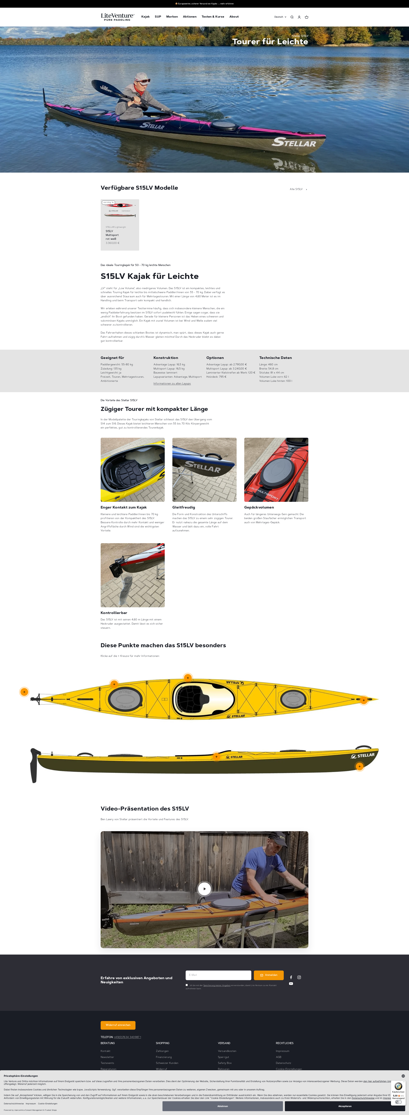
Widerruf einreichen (118, 1025)
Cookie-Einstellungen (289, 1069)
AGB (278, 1057)
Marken (172, 17)
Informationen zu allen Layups (172, 383)
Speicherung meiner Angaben (217, 986)
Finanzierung (164, 1057)
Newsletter (107, 1057)
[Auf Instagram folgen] (299, 977)
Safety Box (225, 1063)
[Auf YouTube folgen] (291, 983)
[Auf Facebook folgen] (291, 977)
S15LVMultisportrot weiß (112, 235)
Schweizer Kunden (167, 1063)
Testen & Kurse (213, 17)
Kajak (145, 17)
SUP (158, 17)
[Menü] (404, 1082)
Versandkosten (227, 1051)
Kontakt (105, 1051)
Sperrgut (223, 1057)
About (234, 17)
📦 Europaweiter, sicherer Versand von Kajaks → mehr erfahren (204, 4)
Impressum (282, 1051)
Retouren (223, 1069)
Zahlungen (162, 1051)
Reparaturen (108, 1069)
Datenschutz (283, 1063)
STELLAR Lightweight (116, 227)
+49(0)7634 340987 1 (127, 1037)
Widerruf (161, 1069)
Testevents (107, 1063)
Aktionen (190, 17)
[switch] (398, 1102)
